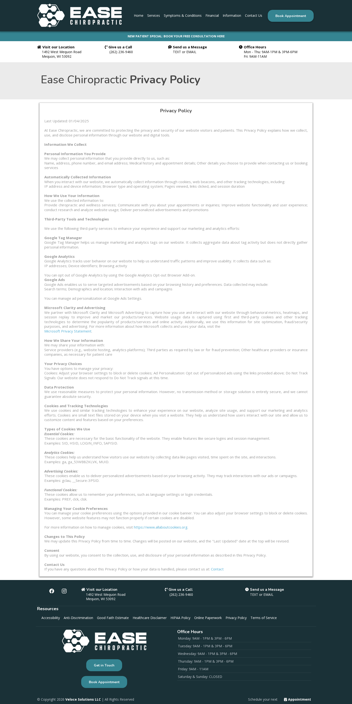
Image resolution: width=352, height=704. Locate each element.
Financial (212, 15)
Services (153, 15)
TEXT (177, 52)
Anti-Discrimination (78, 617)
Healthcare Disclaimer (150, 617)
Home (138, 15)
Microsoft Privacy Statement (67, 331)
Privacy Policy (236, 617)
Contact (217, 569)
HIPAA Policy (180, 617)
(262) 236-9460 (121, 52)
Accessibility (50, 617)
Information (232, 15)
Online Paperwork (208, 617)
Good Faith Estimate (113, 617)
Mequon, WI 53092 (56, 56)
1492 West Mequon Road (61, 52)
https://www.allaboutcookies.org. (161, 527)
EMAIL (191, 52)
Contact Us (253, 15)
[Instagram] (64, 591)
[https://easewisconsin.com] (79, 16)
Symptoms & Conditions (183, 15)
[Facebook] (51, 591)
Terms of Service (263, 617)
